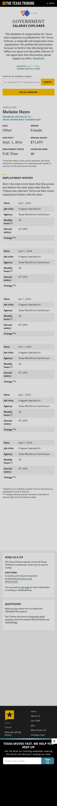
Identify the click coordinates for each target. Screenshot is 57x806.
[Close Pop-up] (54, 741)
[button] (28, 403)
